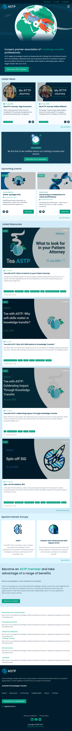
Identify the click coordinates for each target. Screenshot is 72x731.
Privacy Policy (44, 716)
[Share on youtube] (36, 719)
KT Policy (32, 360)
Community (24, 693)
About (47, 693)
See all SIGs (65, 560)
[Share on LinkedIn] (29, 122)
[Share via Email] (33, 122)
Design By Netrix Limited (36, 727)
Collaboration (37, 693)
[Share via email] (7, 211)
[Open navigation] (68, 6)
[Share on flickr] (40, 719)
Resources (13, 693)
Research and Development (52, 291)
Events (4, 693)
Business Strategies (9, 291)
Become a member (11, 601)
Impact (26, 291)
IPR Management (35, 291)
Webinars (63, 291)
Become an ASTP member (16, 69)
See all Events (64, 218)
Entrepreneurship (12, 431)
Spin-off (64, 502)
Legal (42, 291)
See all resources (62, 510)
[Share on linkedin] (4, 211)
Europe (20, 360)
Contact (55, 693)
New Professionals (8, 121)
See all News (65, 127)
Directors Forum (19, 291)
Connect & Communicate (10, 360)
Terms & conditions (30, 716)
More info (28, 212)
